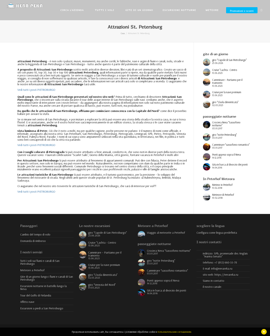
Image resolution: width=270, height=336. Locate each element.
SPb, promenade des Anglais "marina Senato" (226, 254)
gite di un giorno (139, 10)
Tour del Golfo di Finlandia (35, 295)
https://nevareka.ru (226, 274)
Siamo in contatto (213, 280)
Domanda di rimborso (33, 241)
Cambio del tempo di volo (35, 234)
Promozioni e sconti (242, 10)
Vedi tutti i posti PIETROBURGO (36, 90)
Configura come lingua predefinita (217, 232)
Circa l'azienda (72, 10)
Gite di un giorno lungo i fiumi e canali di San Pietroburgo (46, 278)
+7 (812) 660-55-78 (226, 262)
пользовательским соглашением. (175, 331)
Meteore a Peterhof (32, 270)
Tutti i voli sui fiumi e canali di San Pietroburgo (40, 262)
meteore (213, 10)
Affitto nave (27, 302)
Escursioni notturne (179, 10)
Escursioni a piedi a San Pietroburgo (41, 308)
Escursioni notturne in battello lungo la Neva (43, 287)
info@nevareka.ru (221, 268)
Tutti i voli (105, 10)
